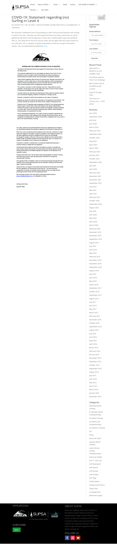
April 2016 (93, 344)
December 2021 (95, 176)
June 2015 (93, 379)
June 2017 (93, 305)
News (65, 5)
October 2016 (94, 323)
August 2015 (94, 372)
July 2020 (92, 211)
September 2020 (95, 204)
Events (72, 5)
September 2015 (95, 368)
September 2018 (95, 267)
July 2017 (92, 302)
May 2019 (93, 253)
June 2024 (93, 124)
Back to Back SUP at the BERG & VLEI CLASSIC (96, 86)
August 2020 (94, 208)
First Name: (93, 40)
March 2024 (93, 127)
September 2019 (95, 239)
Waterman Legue (95, 495)
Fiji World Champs (96, 418)
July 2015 (92, 375)
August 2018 (94, 270)
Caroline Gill (19, 25)
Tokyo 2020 (93, 488)
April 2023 (93, 145)
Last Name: (93, 49)
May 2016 (93, 340)
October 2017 (94, 292)
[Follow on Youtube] (78, 538)
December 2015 (95, 358)
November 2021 (95, 180)
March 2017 (93, 313)
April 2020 (93, 222)
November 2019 (95, 236)
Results (33, 10)
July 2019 (92, 246)
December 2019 (95, 232)
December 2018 (95, 260)
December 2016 (95, 320)
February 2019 (94, 257)
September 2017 (95, 295)
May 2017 (93, 309)
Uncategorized (71, 25)
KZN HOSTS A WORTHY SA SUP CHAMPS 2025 (95, 71)
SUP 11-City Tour (95, 460)
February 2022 (94, 173)
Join (17, 529)
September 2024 (95, 117)
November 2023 (95, 134)
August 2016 (94, 330)
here (45, 46)
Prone (91, 435)
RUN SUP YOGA (95, 438)
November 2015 (95, 361)
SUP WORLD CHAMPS (86, 5)
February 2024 (94, 131)
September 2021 (95, 183)
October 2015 (94, 365)
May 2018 (93, 281)
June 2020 (93, 215)
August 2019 (94, 243)
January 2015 (94, 393)
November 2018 (95, 264)
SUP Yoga (92, 478)
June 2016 (93, 337)
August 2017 (94, 299)
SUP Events (93, 467)
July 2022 (92, 166)
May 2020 (93, 218)
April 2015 (93, 386)
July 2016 (92, 334)
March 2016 (93, 347)
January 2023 (94, 155)
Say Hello (44, 10)
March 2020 (93, 225)
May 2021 (93, 190)
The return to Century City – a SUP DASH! (97, 101)
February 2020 (94, 229)
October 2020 (94, 201)
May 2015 (93, 382)
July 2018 (92, 274)
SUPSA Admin (94, 481)
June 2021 (93, 187)
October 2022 (94, 159)
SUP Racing (93, 471)
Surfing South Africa (57, 25)
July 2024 (92, 120)
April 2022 (93, 169)
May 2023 (93, 141)
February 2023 (94, 152)
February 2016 (94, 351)
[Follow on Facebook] (67, 538)
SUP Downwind (95, 464)
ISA (90, 431)
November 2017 (95, 288)
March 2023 (93, 148)
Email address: (95, 31)
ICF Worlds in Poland (97, 428)
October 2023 (94, 138)
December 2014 (95, 396)
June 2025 (93, 113)
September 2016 (95, 326)
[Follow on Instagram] (72, 538)
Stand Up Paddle (42, 25)
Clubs (55, 5)
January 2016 (94, 354)
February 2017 (94, 316)
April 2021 (93, 194)
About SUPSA (43, 5)
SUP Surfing (93, 474)
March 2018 (93, 285)
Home (32, 5)
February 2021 (94, 197)
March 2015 (93, 389)
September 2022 (95, 162)
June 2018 (93, 278)
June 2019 (93, 250)
